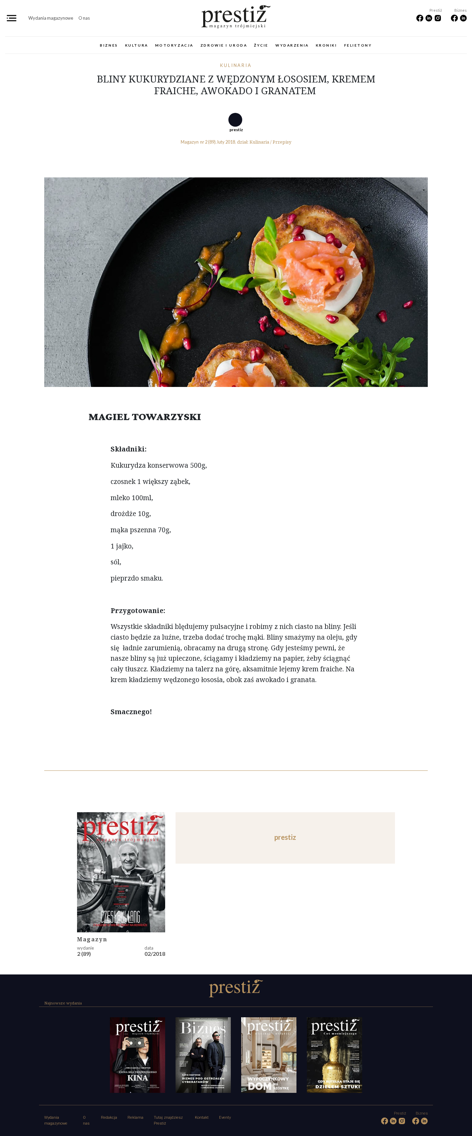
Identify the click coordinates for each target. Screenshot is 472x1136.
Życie (261, 45)
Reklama (135, 1117)
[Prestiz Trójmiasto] (236, 15)
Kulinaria (236, 65)
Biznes (109, 45)
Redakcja (109, 1117)
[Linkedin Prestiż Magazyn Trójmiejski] (429, 17)
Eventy (225, 1117)
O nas (84, 18)
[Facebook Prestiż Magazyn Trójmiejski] (420, 17)
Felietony (358, 45)
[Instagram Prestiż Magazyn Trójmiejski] (438, 17)
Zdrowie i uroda (223, 45)
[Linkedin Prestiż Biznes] (463, 17)
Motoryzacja (174, 45)
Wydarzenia (292, 45)
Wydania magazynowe (50, 18)
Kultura (136, 45)
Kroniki (326, 45)
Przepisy (282, 142)
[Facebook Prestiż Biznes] (455, 17)
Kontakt (202, 1117)
